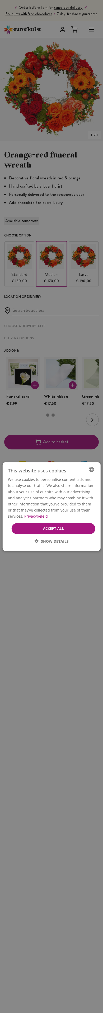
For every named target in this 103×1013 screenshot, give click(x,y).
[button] (52, 541)
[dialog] (52, 506)
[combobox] (91, 469)
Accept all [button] (53, 528)
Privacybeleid (36, 516)
